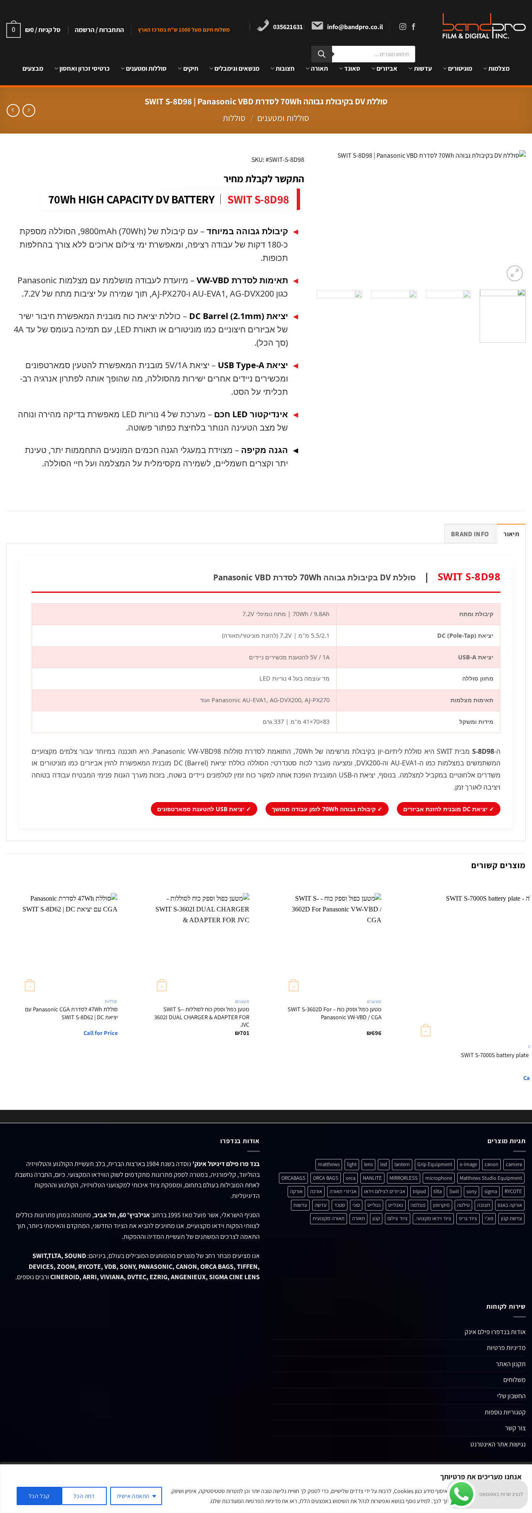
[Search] (321, 54)
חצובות (285, 68)
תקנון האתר (511, 1363)
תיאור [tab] (511, 534)
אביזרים (387, 68)
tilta (437, 1191)
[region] (266, 1488)
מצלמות (499, 68)
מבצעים (32, 68)
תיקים (190, 68)
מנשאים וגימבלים (236, 68)
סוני (356, 1204)
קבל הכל (39, 1496)
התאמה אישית (133, 1496)
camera (514, 1164)
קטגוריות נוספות (505, 1412)
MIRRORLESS (403, 1177)
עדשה (321, 1204)
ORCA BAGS (325, 1177)
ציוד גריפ (468, 1218)
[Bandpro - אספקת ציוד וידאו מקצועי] (478, 26)
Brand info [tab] (470, 534)
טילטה (463, 1204)
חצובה (483, 1204)
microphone (438, 1177)
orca (350, 1177)
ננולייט (374, 1204)
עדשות (422, 68)
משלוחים (514, 1379)
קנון (376, 1218)
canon (491, 1164)
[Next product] (28, 110)
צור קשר (515, 1428)
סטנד (339, 1204)
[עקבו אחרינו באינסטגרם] (402, 27)
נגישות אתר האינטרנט (498, 1444)
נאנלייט (395, 1204)
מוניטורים (460, 68)
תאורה (319, 68)
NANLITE (372, 1177)
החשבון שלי (511, 1396)
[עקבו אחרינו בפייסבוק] (413, 27)
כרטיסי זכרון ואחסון (84, 68)
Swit (454, 1191)
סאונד (352, 68)
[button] (99, 30)
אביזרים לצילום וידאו (384, 1191)
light (352, 1164)
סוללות (234, 118)
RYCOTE (513, 1191)
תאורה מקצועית (329, 1218)
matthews (329, 1164)
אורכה (316, 1191)
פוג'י (489, 1218)
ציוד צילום (397, 1218)
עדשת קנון (511, 1218)
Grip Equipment (434, 1164)
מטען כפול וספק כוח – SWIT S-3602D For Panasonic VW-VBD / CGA (335, 1013)
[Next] (325, 216)
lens (368, 1164)
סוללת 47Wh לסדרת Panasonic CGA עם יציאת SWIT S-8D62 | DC (71, 1013)
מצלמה (418, 1204)
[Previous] (511, 216)
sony (471, 1191)
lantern (402, 1164)
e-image (468, 1164)
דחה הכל (84, 1496)
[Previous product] (13, 110)
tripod (419, 1191)
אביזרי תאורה (343, 1191)
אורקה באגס (510, 1204)
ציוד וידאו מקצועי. (433, 1218)
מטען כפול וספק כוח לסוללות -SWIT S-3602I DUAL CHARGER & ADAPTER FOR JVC (201, 1016)
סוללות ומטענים (146, 68)
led (383, 1164)
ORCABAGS (293, 1177)
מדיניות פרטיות (506, 1347)
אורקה (296, 1191)
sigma (490, 1191)
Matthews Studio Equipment (491, 1177)
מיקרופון (441, 1204)
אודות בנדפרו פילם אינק (495, 1331)
